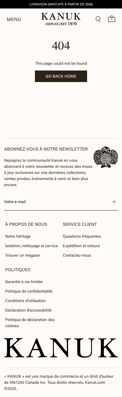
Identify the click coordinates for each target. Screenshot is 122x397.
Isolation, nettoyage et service (31, 246)
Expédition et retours (81, 246)
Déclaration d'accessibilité (28, 310)
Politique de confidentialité (29, 291)
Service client (80, 224)
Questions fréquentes (82, 236)
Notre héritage (18, 236)
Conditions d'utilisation (25, 300)
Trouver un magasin (22, 255)
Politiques (17, 270)
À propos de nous (26, 224)
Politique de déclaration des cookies (30, 323)
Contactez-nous (77, 255)
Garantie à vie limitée (24, 281)
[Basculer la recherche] (98, 19)
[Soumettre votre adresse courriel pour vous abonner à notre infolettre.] (114, 201)
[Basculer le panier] (111, 18)
